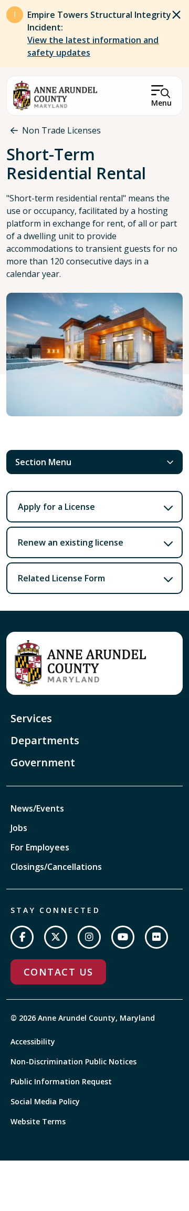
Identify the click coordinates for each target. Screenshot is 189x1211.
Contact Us (58, 972)
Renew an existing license (70, 542)
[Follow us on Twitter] (55, 937)
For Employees (39, 847)
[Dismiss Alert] (176, 14)
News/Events (37, 808)
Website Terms (38, 1121)
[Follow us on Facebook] (22, 937)
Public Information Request (61, 1081)
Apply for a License (56, 506)
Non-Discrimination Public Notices (73, 1061)
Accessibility (32, 1041)
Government (42, 762)
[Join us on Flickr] (156, 937)
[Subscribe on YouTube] (122, 937)
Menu (161, 103)
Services (31, 718)
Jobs (18, 828)
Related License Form (61, 578)
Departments (44, 740)
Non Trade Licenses (61, 130)
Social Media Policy (45, 1101)
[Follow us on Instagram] (89, 937)
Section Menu (43, 462)
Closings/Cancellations (56, 867)
